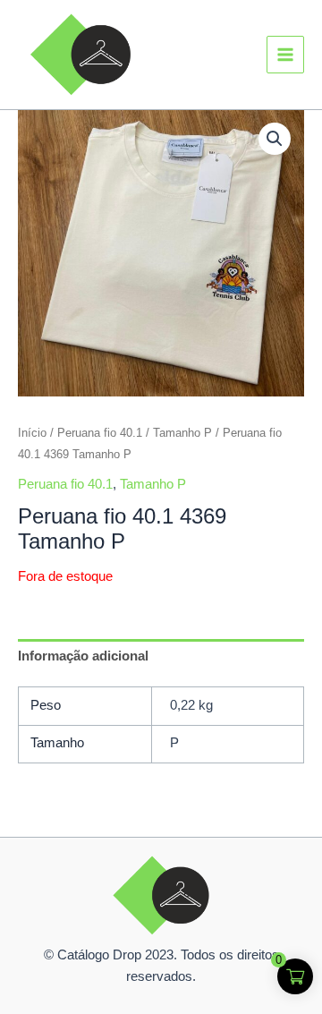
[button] (274, 139)
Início (32, 432)
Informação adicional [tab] (83, 656)
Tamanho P (182, 432)
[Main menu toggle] (285, 54)
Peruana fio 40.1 (99, 432)
